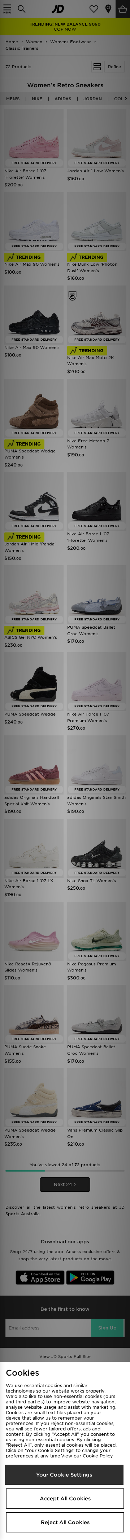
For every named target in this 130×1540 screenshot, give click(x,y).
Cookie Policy (98, 1456)
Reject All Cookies (65, 1522)
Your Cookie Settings (64, 1475)
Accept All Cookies (65, 1498)
